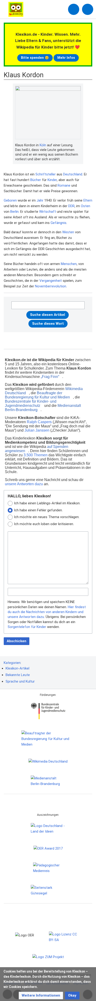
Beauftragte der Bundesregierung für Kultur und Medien (37, 395)
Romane (64, 185)
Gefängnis (58, 223)
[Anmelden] (73, 9)
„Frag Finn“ (50, 377)
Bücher (35, 180)
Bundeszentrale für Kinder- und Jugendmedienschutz (30, 403)
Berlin (14, 211)
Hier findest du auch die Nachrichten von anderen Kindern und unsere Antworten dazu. (47, 612)
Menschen (69, 264)
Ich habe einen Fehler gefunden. (38, 510)
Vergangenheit (50, 281)
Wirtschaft (47, 211)
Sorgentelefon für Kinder (27, 627)
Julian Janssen (36, 430)
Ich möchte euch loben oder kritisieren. (44, 524)
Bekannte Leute (18, 675)
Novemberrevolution (50, 286)
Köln (43, 145)
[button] (41, 995)
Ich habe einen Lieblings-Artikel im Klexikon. (47, 503)
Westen (68, 232)
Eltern (87, 200)
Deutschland (72, 174)
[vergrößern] (78, 145)
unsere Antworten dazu (24, 484)
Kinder (52, 180)
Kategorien (12, 663)
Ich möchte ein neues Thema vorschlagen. (46, 517)
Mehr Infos (66, 57)
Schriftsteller (45, 174)
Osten (85, 206)
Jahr (40, 200)
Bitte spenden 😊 (35, 57)
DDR (71, 206)
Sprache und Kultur (20, 681)
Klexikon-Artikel (17, 668)
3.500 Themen (36, 455)
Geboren (10, 200)
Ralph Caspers (39, 422)
